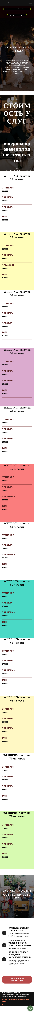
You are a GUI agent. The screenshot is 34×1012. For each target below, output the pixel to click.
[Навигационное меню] (30, 3)
